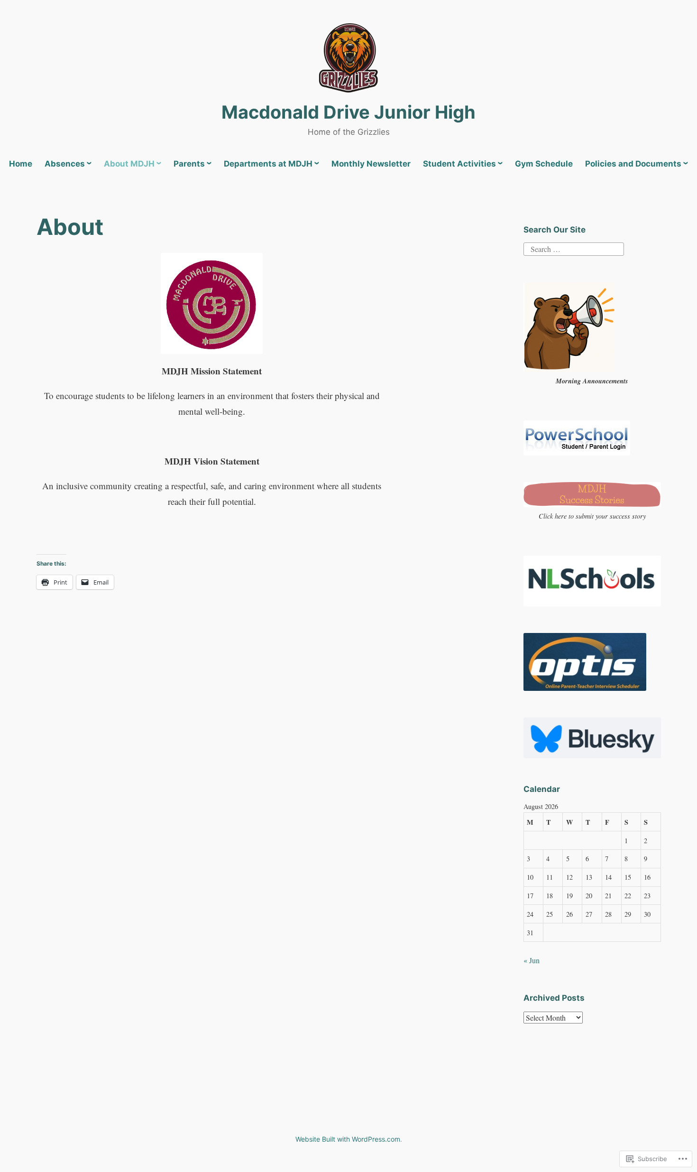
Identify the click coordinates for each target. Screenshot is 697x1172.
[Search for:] (573, 248)
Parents (189, 163)
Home (20, 163)
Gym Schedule (544, 163)
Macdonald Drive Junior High (348, 112)
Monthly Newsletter (371, 163)
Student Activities (459, 163)
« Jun (531, 960)
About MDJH (129, 163)
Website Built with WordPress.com (347, 1139)
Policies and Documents (633, 163)
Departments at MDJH (268, 163)
